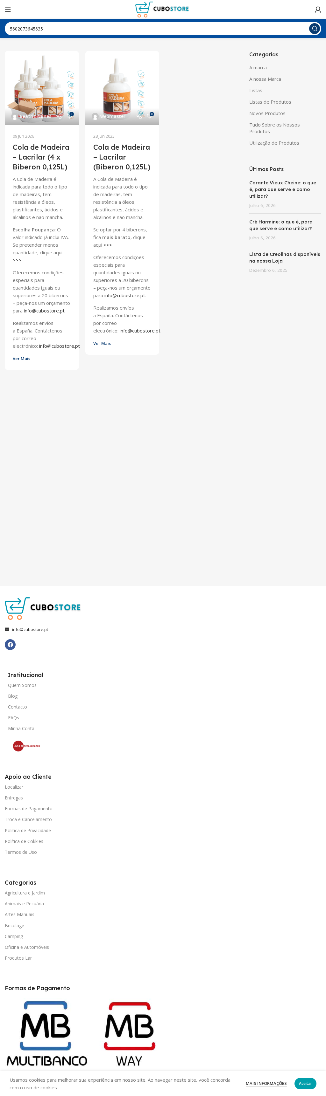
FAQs (13, 718)
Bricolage (14, 925)
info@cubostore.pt (44, 310)
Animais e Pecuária (24, 904)
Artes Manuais (19, 914)
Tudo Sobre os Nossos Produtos (274, 127)
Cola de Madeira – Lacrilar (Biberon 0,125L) (122, 157)
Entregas (14, 798)
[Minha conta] (318, 9)
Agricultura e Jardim (25, 893)
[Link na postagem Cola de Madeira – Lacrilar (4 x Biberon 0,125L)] (42, 88)
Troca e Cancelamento (28, 819)
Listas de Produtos (270, 102)
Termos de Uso (21, 852)
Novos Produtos (267, 113)
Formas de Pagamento (29, 808)
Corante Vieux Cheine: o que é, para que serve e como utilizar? (282, 189)
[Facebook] (10, 644)
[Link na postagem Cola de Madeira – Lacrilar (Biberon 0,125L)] (122, 88)
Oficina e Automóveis (27, 947)
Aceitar (305, 1083)
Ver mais (21, 358)
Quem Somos (22, 685)
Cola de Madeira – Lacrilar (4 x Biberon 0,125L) (41, 157)
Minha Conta (21, 728)
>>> (17, 260)
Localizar (14, 787)
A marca (258, 67)
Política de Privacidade (28, 830)
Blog (13, 696)
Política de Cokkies (24, 841)
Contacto (17, 707)
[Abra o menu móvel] (8, 9)
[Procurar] (314, 28)
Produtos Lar (18, 958)
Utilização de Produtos (274, 143)
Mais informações (266, 1083)
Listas (255, 90)
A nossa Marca (265, 79)
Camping (14, 936)
